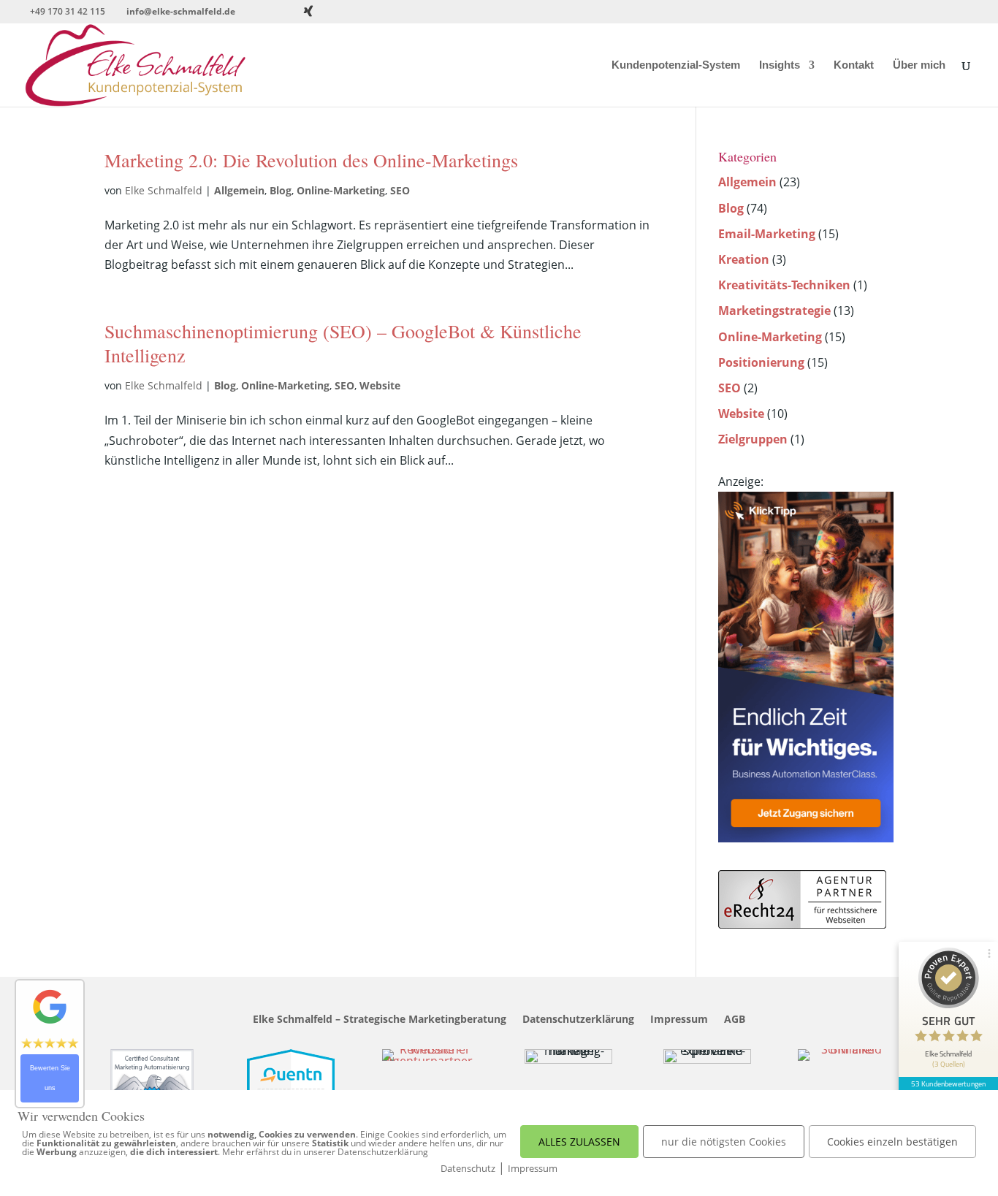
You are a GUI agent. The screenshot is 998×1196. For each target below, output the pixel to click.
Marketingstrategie (774, 310)
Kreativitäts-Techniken (784, 285)
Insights (779, 65)
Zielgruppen (753, 439)
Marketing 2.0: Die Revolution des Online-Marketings (311, 160)
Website (379, 385)
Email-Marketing (766, 234)
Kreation (743, 259)
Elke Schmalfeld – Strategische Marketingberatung (379, 1020)
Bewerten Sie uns (50, 1078)
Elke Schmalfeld (163, 190)
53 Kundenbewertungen (948, 1083)
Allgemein (239, 190)
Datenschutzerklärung (578, 1020)
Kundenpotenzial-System (676, 65)
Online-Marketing (341, 190)
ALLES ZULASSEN (579, 1142)
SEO (400, 190)
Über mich (919, 65)
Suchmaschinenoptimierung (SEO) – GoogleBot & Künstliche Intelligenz (343, 343)
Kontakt (854, 65)
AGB (734, 1020)
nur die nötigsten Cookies (723, 1142)
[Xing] (308, 11)
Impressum (679, 1020)
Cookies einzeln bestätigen (892, 1142)
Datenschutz (468, 1168)
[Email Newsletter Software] (806, 838)
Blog (281, 190)
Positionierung (761, 362)
